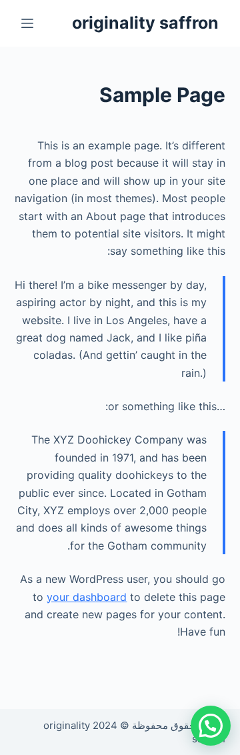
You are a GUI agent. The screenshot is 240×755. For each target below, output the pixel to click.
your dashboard (87, 597)
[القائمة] (27, 23)
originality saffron (145, 23)
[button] (211, 726)
